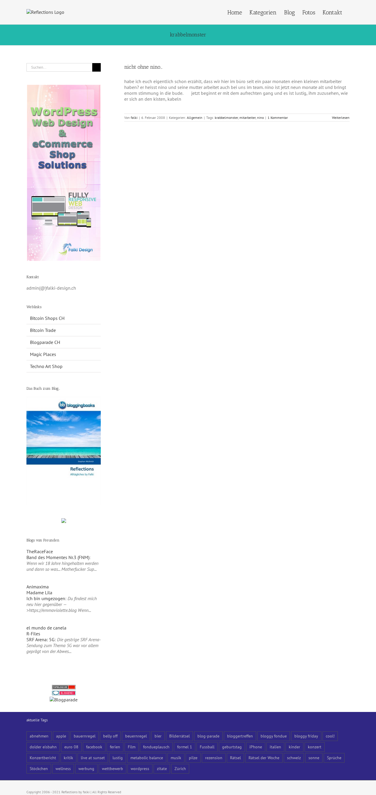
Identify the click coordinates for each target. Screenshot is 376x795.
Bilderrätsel (179, 736)
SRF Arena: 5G (40, 639)
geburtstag (232, 747)
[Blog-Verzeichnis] (63, 694)
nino (260, 117)
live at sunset (93, 757)
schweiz (294, 757)
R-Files (33, 634)
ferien (115, 747)
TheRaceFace (39, 551)
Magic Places (43, 354)
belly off (110, 736)
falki (134, 117)
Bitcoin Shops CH (47, 318)
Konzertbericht (43, 757)
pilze (193, 757)
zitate (162, 768)
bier (158, 736)
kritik (68, 757)
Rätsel (235, 757)
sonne (313, 757)
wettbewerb (112, 768)
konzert (314, 747)
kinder (294, 747)
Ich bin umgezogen (45, 598)
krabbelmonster (226, 117)
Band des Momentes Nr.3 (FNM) (57, 557)
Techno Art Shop (46, 366)
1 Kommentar (278, 117)
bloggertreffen (240, 736)
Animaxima (37, 587)
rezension (213, 757)
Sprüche (334, 757)
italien (275, 747)
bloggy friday (306, 736)
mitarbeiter (247, 117)
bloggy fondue (274, 736)
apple (61, 736)
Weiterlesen (341, 117)
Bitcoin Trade (43, 330)
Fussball (207, 747)
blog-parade (208, 736)
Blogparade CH (45, 342)
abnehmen (39, 736)
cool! (330, 736)
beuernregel (136, 736)
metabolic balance (146, 757)
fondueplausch (156, 747)
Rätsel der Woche (264, 757)
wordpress (140, 768)
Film (131, 747)
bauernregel (84, 736)
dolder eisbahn (43, 747)
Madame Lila (39, 592)
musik (176, 757)
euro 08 (71, 747)
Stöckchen (39, 768)
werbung (86, 768)
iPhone (255, 747)
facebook (94, 747)
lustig (118, 757)
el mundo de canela (46, 628)
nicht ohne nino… (143, 67)
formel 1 (184, 747)
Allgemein (194, 117)
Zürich (180, 768)
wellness (63, 768)
